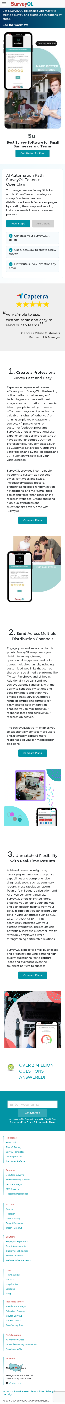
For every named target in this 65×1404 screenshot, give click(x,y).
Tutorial (10, 1279)
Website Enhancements (18, 1260)
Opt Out (18, 1228)
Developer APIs (14, 1156)
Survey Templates (15, 1152)
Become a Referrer (16, 1161)
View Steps (18, 223)
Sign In (9, 1209)
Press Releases (21, 1391)
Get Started (32, 1112)
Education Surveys (15, 1311)
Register (10, 1214)
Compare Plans (32, 520)
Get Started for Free (32, 153)
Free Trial (11, 1142)
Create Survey (13, 1218)
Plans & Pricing (13, 1147)
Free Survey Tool (14, 1325)
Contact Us (14, 1383)
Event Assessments (16, 1246)
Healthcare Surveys (16, 1306)
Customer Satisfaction (17, 1251)
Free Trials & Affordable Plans (38, 1122)
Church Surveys (14, 1316)
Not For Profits (13, 1320)
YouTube (10, 1289)
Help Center (12, 1284)
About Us (7, 1391)
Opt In (9, 1228)
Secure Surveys (14, 1184)
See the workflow (15, 25)
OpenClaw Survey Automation (21, 1344)
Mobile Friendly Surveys (18, 1179)
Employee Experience (17, 1241)
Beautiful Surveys (15, 1175)
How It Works (13, 1275)
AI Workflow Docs (15, 1339)
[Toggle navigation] (4, 4)
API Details (43, 223)
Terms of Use (37, 1391)
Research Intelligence (17, 1194)
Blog (8, 1293)
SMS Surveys (12, 1189)
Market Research (14, 1255)
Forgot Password (15, 1223)
